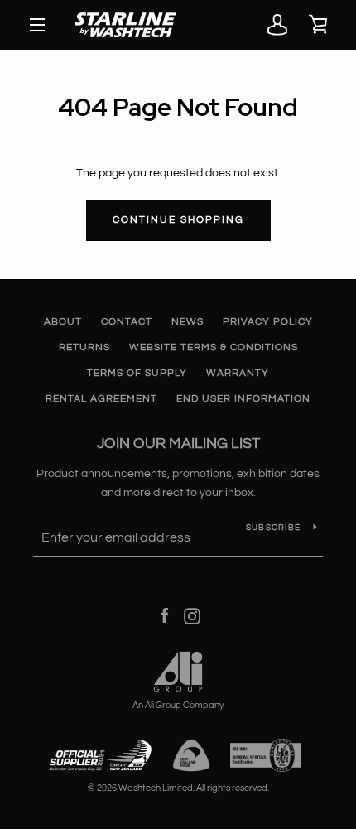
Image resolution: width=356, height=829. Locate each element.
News (187, 321)
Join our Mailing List (178, 443)
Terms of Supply (137, 373)
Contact (126, 321)
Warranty (237, 373)
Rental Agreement (101, 398)
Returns (84, 347)
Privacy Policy (268, 321)
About (63, 321)
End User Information (243, 398)
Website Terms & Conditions (213, 347)
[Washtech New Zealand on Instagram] (192, 616)
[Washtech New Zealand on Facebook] (164, 616)
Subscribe (273, 527)
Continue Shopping (178, 219)
